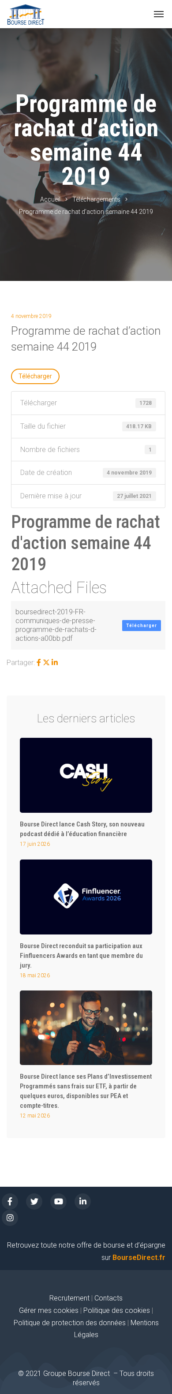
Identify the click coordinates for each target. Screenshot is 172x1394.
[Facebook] (39, 662)
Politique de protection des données (70, 1323)
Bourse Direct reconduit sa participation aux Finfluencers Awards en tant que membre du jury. (81, 955)
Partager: (21, 662)
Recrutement (69, 1298)
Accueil (50, 199)
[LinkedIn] (55, 662)
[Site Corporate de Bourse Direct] (26, 14)
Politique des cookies (117, 1310)
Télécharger (35, 376)
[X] (46, 662)
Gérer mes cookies (49, 1310)
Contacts (108, 1298)
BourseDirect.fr (138, 1257)
